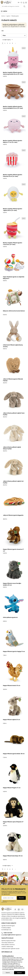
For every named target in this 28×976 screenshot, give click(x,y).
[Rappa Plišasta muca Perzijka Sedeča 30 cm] (14, 569)
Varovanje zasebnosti (7, 942)
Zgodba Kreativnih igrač (8, 925)
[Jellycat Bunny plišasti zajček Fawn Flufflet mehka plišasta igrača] (14, 399)
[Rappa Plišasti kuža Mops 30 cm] (14, 842)
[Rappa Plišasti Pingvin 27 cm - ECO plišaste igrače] (14, 773)
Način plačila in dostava (8, 944)
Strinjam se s (6, 901)
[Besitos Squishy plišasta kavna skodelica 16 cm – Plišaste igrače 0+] (14, 92)
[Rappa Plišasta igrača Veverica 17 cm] (14, 535)
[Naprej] (15, 43)
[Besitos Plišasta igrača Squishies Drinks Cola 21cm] (14, 228)
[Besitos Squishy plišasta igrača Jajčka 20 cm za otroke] (14, 194)
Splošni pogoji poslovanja (8, 940)
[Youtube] (22, 909)
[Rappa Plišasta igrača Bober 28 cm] (14, 739)
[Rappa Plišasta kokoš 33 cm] (14, 671)
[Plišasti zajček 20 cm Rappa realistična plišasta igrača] (14, 705)
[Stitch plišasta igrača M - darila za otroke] (14, 603)
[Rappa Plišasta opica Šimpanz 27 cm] (14, 808)
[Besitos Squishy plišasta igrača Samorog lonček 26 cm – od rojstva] (14, 58)
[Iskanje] (24, 6)
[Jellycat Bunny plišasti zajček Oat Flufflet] (14, 467)
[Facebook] (15, 909)
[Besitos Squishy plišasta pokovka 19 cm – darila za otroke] (14, 160)
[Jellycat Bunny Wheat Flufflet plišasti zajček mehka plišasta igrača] (14, 433)
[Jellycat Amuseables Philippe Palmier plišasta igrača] (14, 365)
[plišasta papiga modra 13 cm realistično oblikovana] (14, 637)
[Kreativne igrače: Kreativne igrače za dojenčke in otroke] (6, 2)
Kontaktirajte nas (6, 929)
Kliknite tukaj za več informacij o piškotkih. (13, 968)
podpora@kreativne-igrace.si (12, 935)
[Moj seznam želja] (21, 2)
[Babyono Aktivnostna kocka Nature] (14, 297)
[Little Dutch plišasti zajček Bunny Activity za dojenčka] (14, 331)
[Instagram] (18, 909)
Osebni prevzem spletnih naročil (10, 948)
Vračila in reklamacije (7, 946)
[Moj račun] (24, 2)
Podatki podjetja (6, 927)
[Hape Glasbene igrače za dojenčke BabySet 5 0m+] (14, 263)
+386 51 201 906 (7, 933)
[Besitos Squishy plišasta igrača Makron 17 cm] (14, 126)
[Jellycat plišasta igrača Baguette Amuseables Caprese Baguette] (14, 501)
